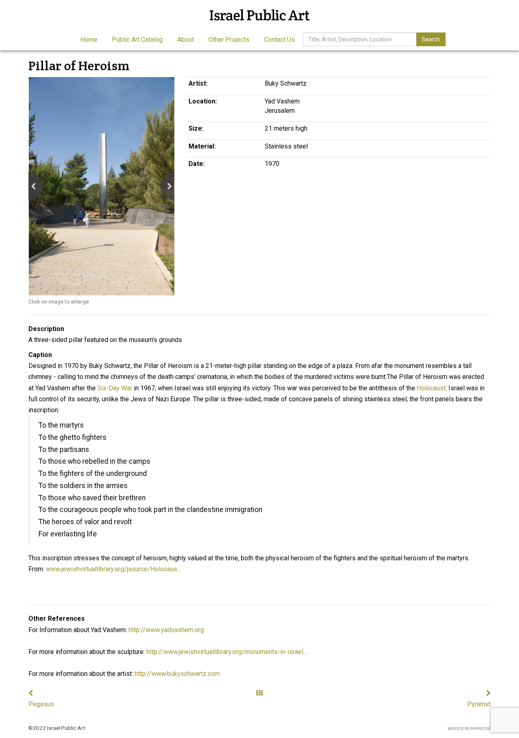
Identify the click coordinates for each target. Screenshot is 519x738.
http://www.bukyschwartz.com (177, 674)
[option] (101, 186)
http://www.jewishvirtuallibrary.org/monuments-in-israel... (226, 652)
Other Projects (228, 39)
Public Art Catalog (137, 39)
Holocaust (431, 388)
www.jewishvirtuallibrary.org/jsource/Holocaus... (113, 569)
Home (88, 39)
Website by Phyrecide (469, 728)
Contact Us (279, 39)
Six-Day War (114, 388)
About (185, 39)
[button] (28, 186)
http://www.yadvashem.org (166, 630)
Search (431, 39)
